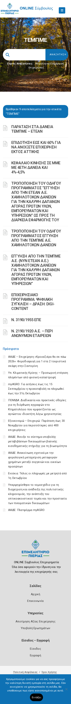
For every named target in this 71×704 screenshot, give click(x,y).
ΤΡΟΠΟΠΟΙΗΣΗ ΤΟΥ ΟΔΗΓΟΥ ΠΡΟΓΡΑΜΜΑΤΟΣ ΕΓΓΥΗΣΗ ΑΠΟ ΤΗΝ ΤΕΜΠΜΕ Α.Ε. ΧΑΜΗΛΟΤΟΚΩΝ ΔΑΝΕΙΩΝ (36, 238)
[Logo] (35, 551)
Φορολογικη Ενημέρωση (49, 63)
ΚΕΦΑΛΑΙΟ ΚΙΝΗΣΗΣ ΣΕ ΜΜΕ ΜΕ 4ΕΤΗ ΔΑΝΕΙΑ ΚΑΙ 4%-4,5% (35, 167)
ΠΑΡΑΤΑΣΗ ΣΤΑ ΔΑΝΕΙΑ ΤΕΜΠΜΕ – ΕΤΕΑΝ (32, 129)
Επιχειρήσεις (36, 67)
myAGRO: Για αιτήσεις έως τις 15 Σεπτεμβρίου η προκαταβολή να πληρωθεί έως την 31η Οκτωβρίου (36, 388)
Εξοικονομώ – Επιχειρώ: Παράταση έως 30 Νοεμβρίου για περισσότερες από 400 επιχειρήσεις (36, 425)
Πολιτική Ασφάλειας (25, 672)
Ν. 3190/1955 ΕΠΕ (26, 320)
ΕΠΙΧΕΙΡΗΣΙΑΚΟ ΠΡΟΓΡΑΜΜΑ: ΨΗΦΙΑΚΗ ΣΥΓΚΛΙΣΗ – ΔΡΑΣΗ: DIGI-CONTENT (33, 302)
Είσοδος (35, 648)
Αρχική (35, 594)
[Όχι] (66, 691)
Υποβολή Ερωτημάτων (35, 628)
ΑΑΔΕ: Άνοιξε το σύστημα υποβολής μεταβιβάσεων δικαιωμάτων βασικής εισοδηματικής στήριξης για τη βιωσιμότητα (37, 441)
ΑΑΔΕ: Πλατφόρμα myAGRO (26, 510)
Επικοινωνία (35, 601)
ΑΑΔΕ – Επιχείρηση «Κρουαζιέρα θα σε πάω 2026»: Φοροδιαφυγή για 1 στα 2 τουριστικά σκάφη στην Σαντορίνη (37, 361)
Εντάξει (36, 697)
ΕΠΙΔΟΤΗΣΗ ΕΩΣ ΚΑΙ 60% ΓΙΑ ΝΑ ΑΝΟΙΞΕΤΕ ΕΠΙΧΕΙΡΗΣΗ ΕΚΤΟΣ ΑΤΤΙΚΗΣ (36, 147)
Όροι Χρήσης (49, 672)
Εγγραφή (35, 655)
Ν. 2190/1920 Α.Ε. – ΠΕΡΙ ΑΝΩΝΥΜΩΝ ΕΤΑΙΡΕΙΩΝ (32, 333)
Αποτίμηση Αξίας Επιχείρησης (35, 621)
